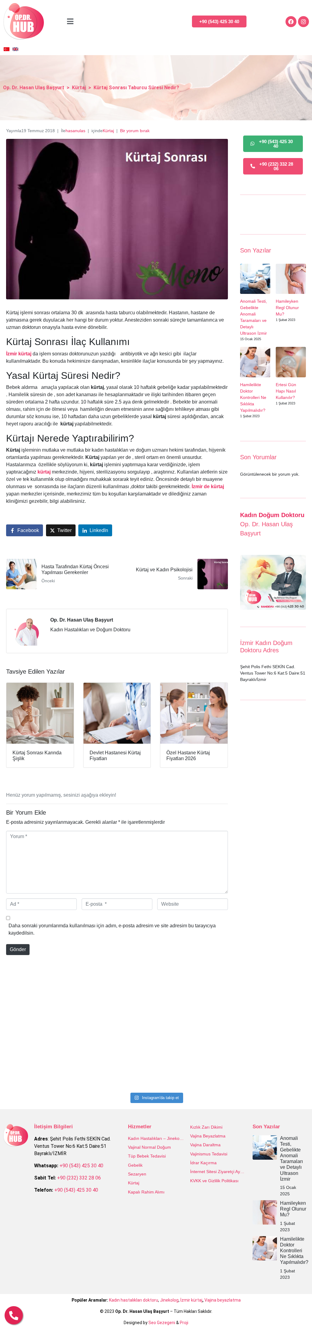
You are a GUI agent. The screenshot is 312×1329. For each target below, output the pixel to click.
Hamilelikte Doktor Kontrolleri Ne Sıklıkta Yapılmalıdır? (253, 397)
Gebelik (135, 1165)
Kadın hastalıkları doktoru (133, 1300)
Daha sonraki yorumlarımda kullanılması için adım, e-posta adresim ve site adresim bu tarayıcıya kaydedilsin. (112, 929)
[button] (294, 1311)
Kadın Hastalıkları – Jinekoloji (156, 1138)
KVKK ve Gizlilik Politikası (214, 1180)
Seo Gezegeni (161, 1322)
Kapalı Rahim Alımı (146, 1192)
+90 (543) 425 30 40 (81, 1166)
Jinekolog (169, 1300)
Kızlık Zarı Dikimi (206, 1127)
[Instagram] (303, 21)
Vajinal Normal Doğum (149, 1147)
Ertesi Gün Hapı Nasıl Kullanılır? (286, 391)
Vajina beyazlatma (222, 1300)
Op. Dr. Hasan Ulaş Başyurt (81, 619)
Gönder (18, 949)
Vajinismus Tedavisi (208, 1153)
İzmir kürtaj (191, 1300)
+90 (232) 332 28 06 (79, 1178)
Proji (184, 1322)
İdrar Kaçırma (203, 1162)
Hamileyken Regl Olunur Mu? (287, 307)
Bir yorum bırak (135, 130)
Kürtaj (108, 130)
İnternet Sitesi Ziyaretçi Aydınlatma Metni (218, 1171)
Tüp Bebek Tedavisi (147, 1156)
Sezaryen (137, 1174)
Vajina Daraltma (205, 1144)
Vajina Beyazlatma (207, 1135)
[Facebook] (290, 21)
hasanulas (75, 130)
